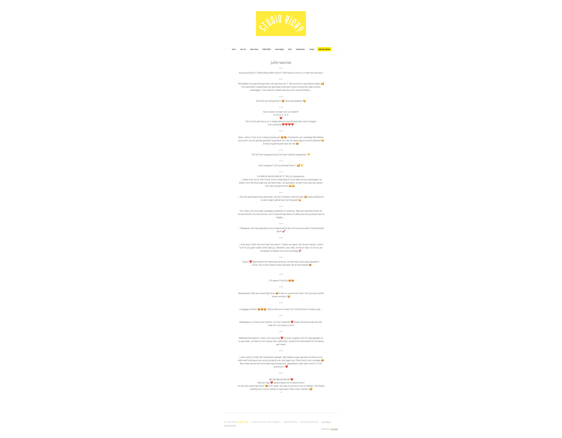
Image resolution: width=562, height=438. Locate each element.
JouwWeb (334, 429)
